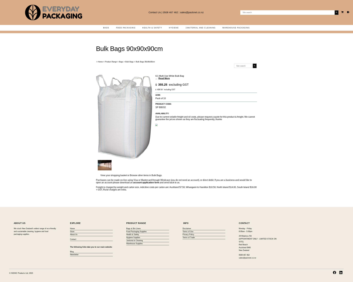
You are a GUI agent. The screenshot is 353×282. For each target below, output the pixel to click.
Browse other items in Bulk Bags (146, 175)
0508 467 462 (170, 12)
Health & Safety (152, 28)
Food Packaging (126, 28)
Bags (106, 28)
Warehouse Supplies (134, 243)
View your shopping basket (113, 175)
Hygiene (174, 28)
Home (100, 62)
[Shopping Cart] (343, 12)
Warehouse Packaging (236, 28)
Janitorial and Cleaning (201, 28)
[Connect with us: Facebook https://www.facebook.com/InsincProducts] (334, 272)
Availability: (162, 113)
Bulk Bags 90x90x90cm (145, 62)
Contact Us (155, 12)
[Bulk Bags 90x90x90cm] (124, 158)
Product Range (111, 62)
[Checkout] (348, 12)
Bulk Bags (129, 62)
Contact (73, 239)
